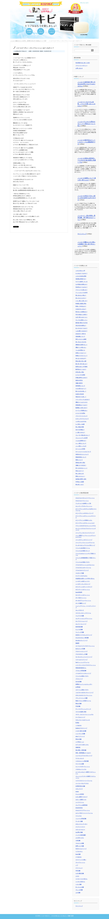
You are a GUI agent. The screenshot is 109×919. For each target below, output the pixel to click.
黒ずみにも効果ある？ (81, 311)
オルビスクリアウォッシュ (83, 810)
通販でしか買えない (81, 347)
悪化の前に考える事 (81, 361)
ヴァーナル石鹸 (80, 763)
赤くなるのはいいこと (81, 468)
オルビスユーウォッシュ (82, 500)
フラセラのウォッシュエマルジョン (85, 564)
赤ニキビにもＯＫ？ (81, 298)
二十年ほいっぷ (80, 741)
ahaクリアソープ (80, 736)
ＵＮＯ (77, 876)
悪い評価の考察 (80, 427)
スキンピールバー (80, 829)
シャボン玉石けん (80, 881)
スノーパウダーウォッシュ (83, 766)
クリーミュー (79, 868)
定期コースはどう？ (81, 353)
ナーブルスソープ (80, 717)
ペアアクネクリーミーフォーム (84, 780)
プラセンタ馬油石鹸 (81, 670)
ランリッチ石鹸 (80, 632)
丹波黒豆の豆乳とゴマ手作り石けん (85, 578)
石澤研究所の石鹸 (80, 786)
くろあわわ (78, 725)
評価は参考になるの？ (81, 377)
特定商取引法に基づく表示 (83, 62)
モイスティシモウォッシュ (83, 595)
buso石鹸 (78, 854)
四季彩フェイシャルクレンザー (84, 684)
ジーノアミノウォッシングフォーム (85, 542)
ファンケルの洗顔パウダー (83, 562)
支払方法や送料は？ (81, 325)
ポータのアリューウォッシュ (83, 600)
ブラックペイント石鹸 (81, 698)
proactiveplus (79, 807)
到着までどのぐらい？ (81, 355)
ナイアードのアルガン (81, 575)
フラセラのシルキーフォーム (83, 567)
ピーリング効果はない (81, 410)
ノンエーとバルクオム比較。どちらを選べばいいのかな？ (86, 104)
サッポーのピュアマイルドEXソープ (85, 545)
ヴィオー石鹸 (79, 821)
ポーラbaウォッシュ (81, 597)
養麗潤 (77, 643)
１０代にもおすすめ (81, 421)
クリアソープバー (80, 826)
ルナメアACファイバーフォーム (84, 813)
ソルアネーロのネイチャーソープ (84, 692)
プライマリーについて (81, 416)
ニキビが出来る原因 (81, 276)
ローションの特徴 (80, 448)
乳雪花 (77, 722)
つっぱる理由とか (80, 350)
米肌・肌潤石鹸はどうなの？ (83, 752)
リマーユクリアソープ (81, 659)
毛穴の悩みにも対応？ (81, 314)
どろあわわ (78, 857)
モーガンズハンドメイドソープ (84, 656)
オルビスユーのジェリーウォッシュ (85, 498)
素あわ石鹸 (78, 703)
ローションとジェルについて (83, 451)
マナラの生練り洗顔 (81, 711)
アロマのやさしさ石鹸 (81, 654)
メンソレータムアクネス (82, 783)
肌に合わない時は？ (81, 295)
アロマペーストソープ (81, 651)
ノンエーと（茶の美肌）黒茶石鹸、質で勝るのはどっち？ (86, 217)
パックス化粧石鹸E (81, 835)
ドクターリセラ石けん (81, 879)
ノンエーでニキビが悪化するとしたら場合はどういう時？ (86, 123)
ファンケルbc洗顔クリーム (83, 548)
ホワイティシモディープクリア (84, 586)
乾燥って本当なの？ (81, 306)
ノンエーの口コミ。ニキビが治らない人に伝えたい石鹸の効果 (57, 915)
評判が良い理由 (80, 372)
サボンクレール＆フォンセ (83, 720)
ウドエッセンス (80, 758)
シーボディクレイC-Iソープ (83, 584)
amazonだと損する (81, 333)
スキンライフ (79, 788)
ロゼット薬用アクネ (81, 799)
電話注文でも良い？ (81, 396)
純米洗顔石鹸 (79, 626)
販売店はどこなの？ (81, 369)
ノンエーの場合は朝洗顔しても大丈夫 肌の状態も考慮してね (87, 160)
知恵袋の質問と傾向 (81, 479)
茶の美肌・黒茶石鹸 (81, 750)
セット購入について (81, 443)
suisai (77, 791)
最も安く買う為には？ (81, 364)
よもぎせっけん (80, 837)
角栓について (79, 459)
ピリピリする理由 (80, 413)
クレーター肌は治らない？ (83, 435)
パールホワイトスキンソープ (83, 673)
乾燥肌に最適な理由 (81, 303)
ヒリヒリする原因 (80, 374)
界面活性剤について (81, 457)
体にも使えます (80, 473)
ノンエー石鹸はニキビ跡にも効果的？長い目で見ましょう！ (86, 244)
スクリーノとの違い (81, 859)
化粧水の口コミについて (82, 454)
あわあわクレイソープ (81, 640)
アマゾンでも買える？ (81, 289)
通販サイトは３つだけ (81, 402)
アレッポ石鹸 (79, 889)
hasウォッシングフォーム (82, 662)
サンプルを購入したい (81, 320)
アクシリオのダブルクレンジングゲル (86, 525)
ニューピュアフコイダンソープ (84, 755)
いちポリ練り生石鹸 (81, 731)
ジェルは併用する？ (81, 440)
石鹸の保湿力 (79, 383)
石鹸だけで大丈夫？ (81, 465)
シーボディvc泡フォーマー (83, 581)
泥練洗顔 (78, 747)
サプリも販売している (81, 281)
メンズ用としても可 (81, 446)
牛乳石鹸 (78, 870)
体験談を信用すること (81, 344)
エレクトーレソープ (81, 624)
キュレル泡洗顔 (80, 794)
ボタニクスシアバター (81, 824)
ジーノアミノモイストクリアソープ (85, 532)
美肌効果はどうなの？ (81, 405)
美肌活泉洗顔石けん (81, 667)
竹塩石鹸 (78, 706)
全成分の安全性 (80, 394)
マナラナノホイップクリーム (83, 613)
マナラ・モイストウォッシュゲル (84, 714)
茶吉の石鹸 (78, 739)
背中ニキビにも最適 (81, 339)
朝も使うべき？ (80, 484)
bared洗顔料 (79, 592)
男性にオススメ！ (80, 476)
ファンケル (78, 815)
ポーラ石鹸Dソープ (81, 603)
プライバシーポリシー (81, 65)
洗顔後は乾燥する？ (81, 279)
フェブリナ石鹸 (80, 615)
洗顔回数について (80, 336)
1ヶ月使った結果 (80, 424)
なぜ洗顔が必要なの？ (81, 284)
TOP (29, 40)
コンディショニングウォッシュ (84, 618)
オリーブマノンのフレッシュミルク (85, 523)
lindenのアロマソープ (81, 728)
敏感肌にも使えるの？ (81, 407)
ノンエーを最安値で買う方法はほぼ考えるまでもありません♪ (86, 84)
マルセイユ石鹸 (80, 843)
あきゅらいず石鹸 (80, 648)
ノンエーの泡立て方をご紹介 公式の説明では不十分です (87, 198)
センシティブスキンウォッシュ (84, 506)
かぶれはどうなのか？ (81, 273)
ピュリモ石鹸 (79, 629)
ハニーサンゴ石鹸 (80, 733)
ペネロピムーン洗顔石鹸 (82, 761)
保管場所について (80, 385)
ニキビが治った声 (80, 270)
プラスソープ (79, 678)
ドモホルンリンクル (81, 769)
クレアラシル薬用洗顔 (81, 805)
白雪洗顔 (78, 687)
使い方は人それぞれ (81, 342)
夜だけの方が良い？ (81, 391)
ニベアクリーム (80, 802)
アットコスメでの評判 (81, 292)
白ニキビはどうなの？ (81, 328)
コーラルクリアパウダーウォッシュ (85, 646)
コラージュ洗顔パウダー (82, 689)
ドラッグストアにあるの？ (83, 399)
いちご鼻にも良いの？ (81, 300)
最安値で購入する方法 (81, 322)
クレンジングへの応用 (81, 438)
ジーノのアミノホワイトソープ (84, 539)
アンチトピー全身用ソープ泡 (83, 503)
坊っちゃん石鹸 (80, 887)
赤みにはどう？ (80, 470)
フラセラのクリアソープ (82, 570)
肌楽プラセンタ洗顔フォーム (83, 700)
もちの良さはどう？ (81, 388)
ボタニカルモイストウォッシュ (84, 695)
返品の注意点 (79, 380)
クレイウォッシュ (80, 862)
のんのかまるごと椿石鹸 (82, 637)
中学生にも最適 (80, 481)
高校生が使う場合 (80, 462)
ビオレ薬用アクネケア (81, 796)
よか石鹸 (78, 892)
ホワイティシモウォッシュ (83, 589)
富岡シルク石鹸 (80, 846)
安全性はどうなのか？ (81, 287)
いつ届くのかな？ (80, 432)
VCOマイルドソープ (81, 848)
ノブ (77, 865)
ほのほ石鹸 (78, 681)
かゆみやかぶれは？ (81, 309)
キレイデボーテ (80, 610)
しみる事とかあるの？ (81, 331)
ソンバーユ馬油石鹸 (81, 818)
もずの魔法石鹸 (80, 873)
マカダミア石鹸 (80, 573)
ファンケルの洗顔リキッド (83, 550)
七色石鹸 (78, 840)
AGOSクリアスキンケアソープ (84, 635)
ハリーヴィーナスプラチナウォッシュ (86, 665)
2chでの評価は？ (80, 429)
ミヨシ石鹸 (78, 884)
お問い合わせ (79, 68)
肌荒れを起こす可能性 (81, 366)
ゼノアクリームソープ (81, 621)
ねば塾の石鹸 (79, 832)
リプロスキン (79, 851)
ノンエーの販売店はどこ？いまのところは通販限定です (86, 142)
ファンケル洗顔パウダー (82, 676)
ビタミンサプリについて (82, 418)
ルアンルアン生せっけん (82, 744)
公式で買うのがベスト (81, 317)
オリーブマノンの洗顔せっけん (84, 520)
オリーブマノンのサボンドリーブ (84, 513)
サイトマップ (82, 234)
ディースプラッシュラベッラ (83, 709)
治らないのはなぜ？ (81, 358)
